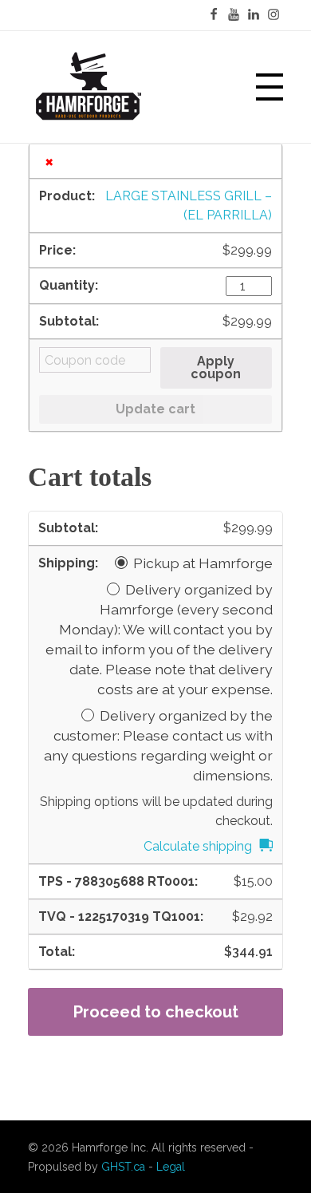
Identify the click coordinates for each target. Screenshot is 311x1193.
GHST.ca (123, 1166)
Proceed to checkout (155, 1011)
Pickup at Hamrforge (203, 563)
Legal (170, 1166)
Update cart (155, 409)
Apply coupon (216, 367)
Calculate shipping (198, 846)
